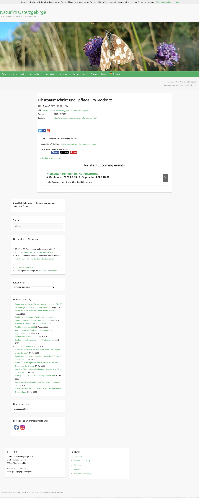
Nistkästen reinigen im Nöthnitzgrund (72, 173)
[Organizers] (39, 110)
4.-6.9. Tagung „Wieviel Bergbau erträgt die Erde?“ (34, 259)
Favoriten (5, 74)
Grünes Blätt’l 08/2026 (24, 267)
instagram (42, 271)
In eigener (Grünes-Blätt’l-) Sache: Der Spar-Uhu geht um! (37, 382)
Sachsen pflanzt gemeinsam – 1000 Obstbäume (34, 340)
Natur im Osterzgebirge (23, 12)
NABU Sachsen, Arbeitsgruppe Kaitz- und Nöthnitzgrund (65, 111)
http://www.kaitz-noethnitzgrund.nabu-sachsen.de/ (75, 118)
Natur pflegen (51, 74)
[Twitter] (40, 130)
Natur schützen (35, 74)
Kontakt (103, 74)
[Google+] (48, 130)
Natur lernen (65, 74)
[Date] (39, 105)
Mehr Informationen (164, 2)
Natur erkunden (19, 74)
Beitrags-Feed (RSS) (82, 461)
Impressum (78, 456)
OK (177, 2)
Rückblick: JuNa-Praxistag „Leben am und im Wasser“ (36, 311)
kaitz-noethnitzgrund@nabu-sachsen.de (79, 144)
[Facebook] (44, 130)
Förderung (77, 465)
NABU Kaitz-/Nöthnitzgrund (50, 158)
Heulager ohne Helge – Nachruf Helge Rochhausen (35, 376)
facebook (54, 271)
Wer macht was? (80, 74)
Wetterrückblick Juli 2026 (25, 337)
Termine (94, 74)
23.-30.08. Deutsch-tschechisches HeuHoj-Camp (34, 252)
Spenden (77, 469)
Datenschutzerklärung (82, 474)
